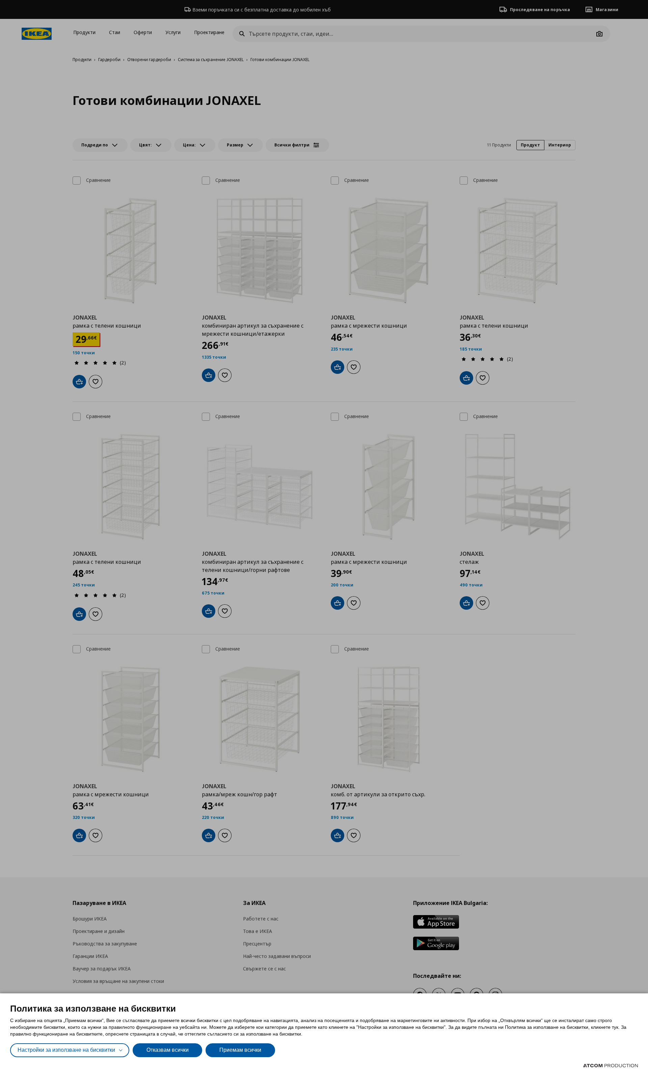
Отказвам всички (167, 1050)
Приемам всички (240, 1050)
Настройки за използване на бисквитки (66, 1050)
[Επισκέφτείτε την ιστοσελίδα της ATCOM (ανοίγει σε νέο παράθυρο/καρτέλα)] (610, 1065)
